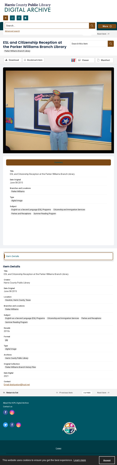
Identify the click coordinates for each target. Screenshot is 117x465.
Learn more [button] (80, 460)
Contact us (7, 407)
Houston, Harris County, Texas (18, 300)
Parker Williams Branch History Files (20, 367)
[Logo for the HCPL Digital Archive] (27, 8)
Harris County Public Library (16, 358)
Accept (107, 460)
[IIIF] (73, 60)
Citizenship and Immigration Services (69, 210)
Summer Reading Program (45, 214)
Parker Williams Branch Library (17, 51)
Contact (58, 448)
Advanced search (12, 31)
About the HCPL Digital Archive (16, 403)
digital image (16, 201)
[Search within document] (111, 44)
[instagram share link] (12, 412)
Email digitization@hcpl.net (17, 384)
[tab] (58, 162)
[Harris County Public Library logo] (69, 428)
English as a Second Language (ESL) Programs (31, 210)
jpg (6, 340)
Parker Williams (18, 191)
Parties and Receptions (21, 214)
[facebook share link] (5, 412)
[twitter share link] (5, 424)
